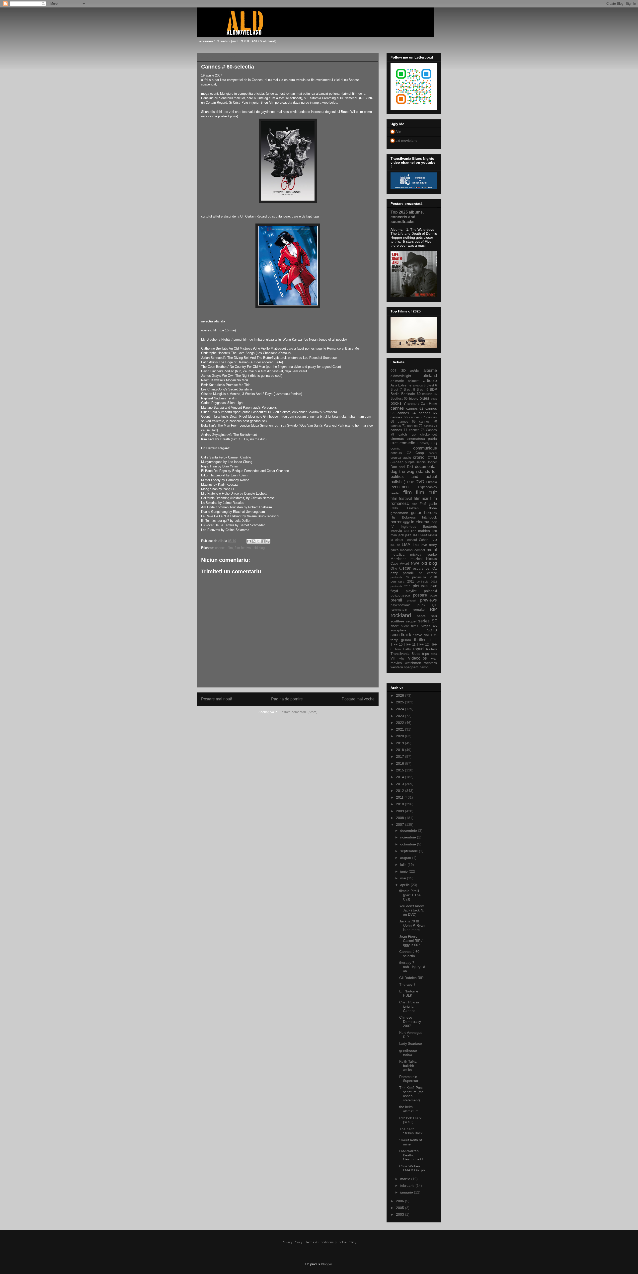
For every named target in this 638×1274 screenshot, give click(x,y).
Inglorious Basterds (419, 526)
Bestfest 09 (399, 398)
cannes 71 (398, 426)
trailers (431, 649)
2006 (400, 1201)
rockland (401, 615)
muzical (416, 559)
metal (432, 549)
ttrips (434, 653)
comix (395, 448)
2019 (400, 743)
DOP (410, 482)
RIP (433, 609)
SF (434, 621)
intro (406, 530)
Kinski (432, 535)
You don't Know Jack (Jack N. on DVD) (411, 910)
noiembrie (408, 837)
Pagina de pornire (287, 699)
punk (421, 605)
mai (403, 878)
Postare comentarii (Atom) (298, 712)
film (230, 548)
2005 (400, 1208)
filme (414, 503)
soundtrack (401, 634)
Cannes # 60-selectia (410, 954)
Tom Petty (403, 649)
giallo (433, 504)
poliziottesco (400, 595)
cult (393, 462)
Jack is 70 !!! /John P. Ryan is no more (412, 925)
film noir (421, 498)
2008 (400, 818)
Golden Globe (422, 508)
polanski (430, 591)
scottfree (397, 621)
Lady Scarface (410, 1044)
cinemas (397, 439)
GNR (394, 508)
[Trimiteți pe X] (258, 541)
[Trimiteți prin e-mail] (248, 541)
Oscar (405, 568)
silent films (409, 626)
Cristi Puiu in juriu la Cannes (409, 1006)
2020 (400, 736)
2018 (400, 750)
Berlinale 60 (411, 394)
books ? (398, 403)
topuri (418, 649)
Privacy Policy (292, 1242)
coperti (433, 452)
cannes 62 (415, 408)
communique (425, 448)
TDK (433, 635)
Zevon (423, 667)
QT (434, 605)
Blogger (326, 1264)
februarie (407, 1186)
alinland (430, 375)
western (430, 663)
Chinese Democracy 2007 (410, 1021)
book (434, 398)
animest (413, 381)
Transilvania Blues (405, 654)
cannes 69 (406, 421)
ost (428, 568)
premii (396, 600)
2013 (400, 784)
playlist (411, 591)
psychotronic (400, 605)
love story (429, 545)
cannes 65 (428, 413)
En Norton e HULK (408, 993)
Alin (398, 132)
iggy (406, 522)
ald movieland (406, 141)
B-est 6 (431, 385)
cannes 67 (417, 417)
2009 (400, 811)
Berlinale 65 (429, 393)
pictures (420, 586)
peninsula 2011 (402, 581)
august (406, 858)
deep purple (405, 462)
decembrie (409, 830)
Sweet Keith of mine (410, 1142)
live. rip (395, 544)
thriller (420, 639)
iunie (404, 871)
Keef (423, 535)
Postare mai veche (358, 699)
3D (403, 371)
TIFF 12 (423, 644)
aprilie (405, 885)
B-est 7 (396, 389)
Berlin (395, 394)
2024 (400, 709)
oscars (418, 568)
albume (430, 370)
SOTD (432, 630)
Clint (394, 443)
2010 (400, 804)
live (433, 539)
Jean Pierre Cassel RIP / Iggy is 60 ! (410, 940)
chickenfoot (428, 434)
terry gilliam (401, 640)
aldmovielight (401, 376)
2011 (400, 797)
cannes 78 (416, 430)
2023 (400, 716)
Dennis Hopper (426, 462)
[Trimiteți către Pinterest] (267, 541)
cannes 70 (428, 421)
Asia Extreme (401, 385)
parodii (408, 573)
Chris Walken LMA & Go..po (412, 1168)
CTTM (432, 457)
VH (393, 658)
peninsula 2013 (400, 586)
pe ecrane (428, 573)
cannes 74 (430, 425)
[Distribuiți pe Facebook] (263, 541)
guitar (416, 512)
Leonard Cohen (416, 540)
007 (394, 371)
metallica (397, 554)
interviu (396, 531)
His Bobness (403, 517)
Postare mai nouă (216, 699)
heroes (430, 512)
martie (405, 1179)
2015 (400, 770)
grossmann (399, 513)
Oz (434, 568)
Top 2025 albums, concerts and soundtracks (407, 217)
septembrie (409, 851)
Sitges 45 (429, 626)
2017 (400, 756)
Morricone (398, 559)
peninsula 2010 (424, 577)
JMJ (415, 535)
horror (396, 522)
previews (428, 600)
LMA (406, 544)
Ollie (394, 568)
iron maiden (420, 531)
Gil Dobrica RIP (411, 978)
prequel (411, 600)
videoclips (417, 658)
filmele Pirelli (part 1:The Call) (410, 895)
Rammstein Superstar (408, 1079)
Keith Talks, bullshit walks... (408, 1065)
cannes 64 (407, 413)
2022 (400, 723)
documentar (426, 466)
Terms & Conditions (319, 1242)
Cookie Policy (346, 1242)
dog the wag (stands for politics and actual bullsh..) (414, 476)
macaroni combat (412, 550)
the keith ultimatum (408, 1109)
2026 (400, 695)
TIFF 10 (396, 644)
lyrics (395, 550)
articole (430, 380)
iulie (403, 865)
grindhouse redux (408, 1053)
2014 (400, 777)
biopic (413, 398)
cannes (220, 548)
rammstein (399, 609)
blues (424, 398)
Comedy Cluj (427, 443)
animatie (397, 381)
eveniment (400, 486)
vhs (401, 658)
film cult (426, 492)
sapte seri (427, 616)
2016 (400, 763)
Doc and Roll (402, 467)
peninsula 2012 (427, 581)
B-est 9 (422, 389)
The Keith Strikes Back (410, 1131)
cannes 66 (399, 417)
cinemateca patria (422, 439)
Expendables (427, 487)
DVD (419, 481)
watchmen (413, 663)
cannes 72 (414, 426)
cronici (419, 457)
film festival (243, 548)
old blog (259, 548)
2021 (400, 729)
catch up (407, 434)
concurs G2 (401, 453)
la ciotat (397, 540)
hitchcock (429, 517)
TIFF (433, 640)
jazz (408, 535)
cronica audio (401, 457)
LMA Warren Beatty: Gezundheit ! (411, 1155)
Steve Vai (421, 635)
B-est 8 (409, 389)
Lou (416, 545)
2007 (400, 824)
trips (425, 654)
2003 (400, 1214)
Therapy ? (407, 984)
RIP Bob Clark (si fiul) (410, 1120)
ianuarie (407, 1192)
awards (418, 385)
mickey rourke (423, 554)
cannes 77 (399, 430)
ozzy (394, 573)
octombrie (408, 844)
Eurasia (431, 482)
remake (419, 609)
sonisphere (398, 630)
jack (401, 535)
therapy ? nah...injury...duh (412, 967)
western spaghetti (404, 667)
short (395, 626)
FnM (423, 504)
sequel (411, 621)
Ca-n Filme (429, 403)
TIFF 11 (409, 644)
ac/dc (414, 371)
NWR (415, 563)
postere (420, 595)
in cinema (420, 522)
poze (433, 595)
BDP (433, 389)
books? (411, 403)
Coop (419, 453)
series (424, 621)
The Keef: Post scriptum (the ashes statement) (411, 1094)
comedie (407, 443)
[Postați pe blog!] (253, 541)
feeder (395, 493)
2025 (400, 702)
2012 (400, 791)
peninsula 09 (400, 577)
